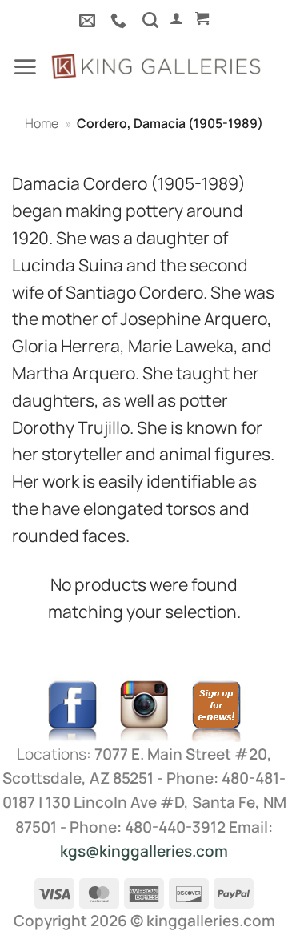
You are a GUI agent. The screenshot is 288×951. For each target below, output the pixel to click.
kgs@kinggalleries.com (144, 851)
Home (41, 123)
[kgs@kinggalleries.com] (89, 20)
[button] (176, 18)
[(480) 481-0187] (120, 20)
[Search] (150, 20)
